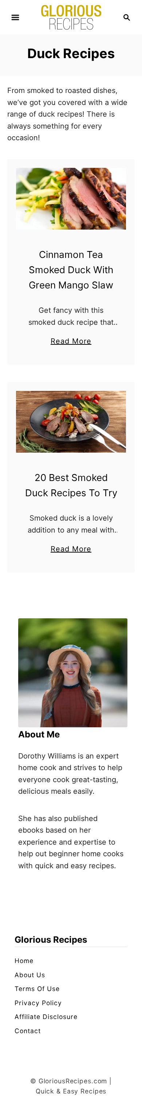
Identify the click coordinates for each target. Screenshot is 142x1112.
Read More (71, 341)
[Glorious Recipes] (71, 16)
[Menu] (15, 17)
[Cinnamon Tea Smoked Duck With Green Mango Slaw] (71, 199)
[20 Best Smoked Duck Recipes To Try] (71, 422)
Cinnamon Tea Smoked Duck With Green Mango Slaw (71, 270)
